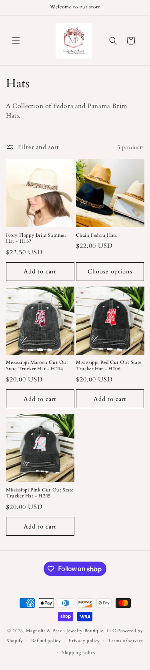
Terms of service (125, 641)
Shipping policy (79, 653)
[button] (16, 40)
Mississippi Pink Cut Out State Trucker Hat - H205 (40, 493)
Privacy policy (84, 641)
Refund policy (46, 641)
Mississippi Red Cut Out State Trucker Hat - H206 (109, 366)
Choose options (110, 271)
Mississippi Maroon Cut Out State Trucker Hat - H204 (37, 366)
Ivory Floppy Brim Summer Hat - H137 (36, 238)
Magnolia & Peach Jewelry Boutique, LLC (71, 631)
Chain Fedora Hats (96, 235)
